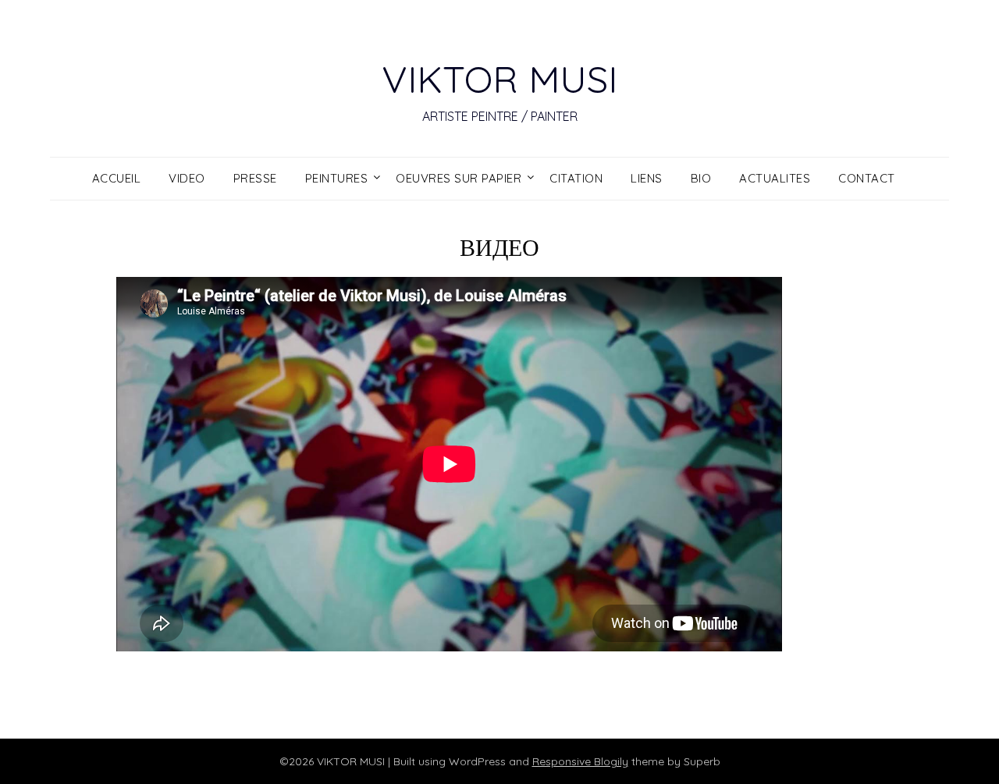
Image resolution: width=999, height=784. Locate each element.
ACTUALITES (774, 178)
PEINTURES (336, 178)
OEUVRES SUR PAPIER (458, 178)
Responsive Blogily (580, 761)
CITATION (576, 178)
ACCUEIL (116, 178)
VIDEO (187, 178)
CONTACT (866, 178)
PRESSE (255, 178)
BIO (701, 178)
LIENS (647, 178)
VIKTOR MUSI (499, 78)
